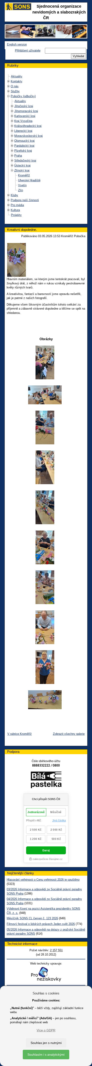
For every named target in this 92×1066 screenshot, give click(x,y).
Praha (18, 155)
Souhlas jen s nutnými (46, 1043)
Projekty (16, 215)
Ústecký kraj (22, 165)
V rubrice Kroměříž (19, 733)
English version (17, 44)
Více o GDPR (46, 1030)
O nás (15, 86)
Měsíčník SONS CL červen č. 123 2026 (32, 918)
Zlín (20, 190)
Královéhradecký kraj (28, 126)
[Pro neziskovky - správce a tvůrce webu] (46, 974)
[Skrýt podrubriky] (8, 96)
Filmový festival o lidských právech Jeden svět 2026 (41, 924)
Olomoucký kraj (24, 140)
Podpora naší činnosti (25, 200)
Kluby (14, 195)
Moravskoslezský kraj (28, 135)
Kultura (15, 210)
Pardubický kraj (24, 145)
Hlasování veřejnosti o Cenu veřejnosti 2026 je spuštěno (43, 879)
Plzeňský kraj (23, 150)
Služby (15, 91)
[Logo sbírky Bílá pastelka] (46, 781)
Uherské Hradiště (29, 180)
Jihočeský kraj (23, 106)
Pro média (17, 205)
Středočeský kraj (25, 160)
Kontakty (16, 81)
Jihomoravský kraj (26, 111)
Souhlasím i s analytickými (46, 1054)
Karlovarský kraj (24, 116)
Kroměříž (24, 175)
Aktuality (16, 76)
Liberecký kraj (23, 131)
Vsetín (22, 185)
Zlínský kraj (21, 170)
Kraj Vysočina (23, 121)
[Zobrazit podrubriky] (8, 81)
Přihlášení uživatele (27, 50)
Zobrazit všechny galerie (69, 733)
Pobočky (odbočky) (23, 96)
